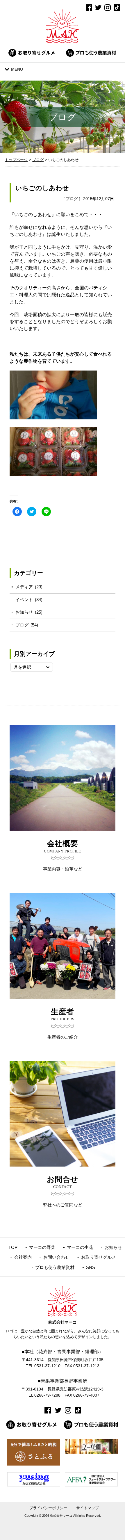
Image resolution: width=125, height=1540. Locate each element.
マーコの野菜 (42, 1247)
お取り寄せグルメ (98, 1257)
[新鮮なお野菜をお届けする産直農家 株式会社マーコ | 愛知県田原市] (62, 41)
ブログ (72, 198)
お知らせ (24, 612)
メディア (24, 586)
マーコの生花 (80, 1247)
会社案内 (23, 1257)
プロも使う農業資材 (54, 1267)
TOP (12, 1247)
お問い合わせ (56, 1257)
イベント (24, 599)
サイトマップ (87, 1508)
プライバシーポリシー (48, 1508)
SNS (90, 1267)
